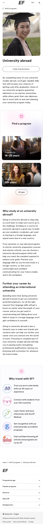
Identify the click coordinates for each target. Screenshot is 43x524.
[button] (4, 2)
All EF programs (11, 8)
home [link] (5, 462)
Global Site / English (12, 514)
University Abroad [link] (29, 462)
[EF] (22, 2)
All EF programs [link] (14, 462)
